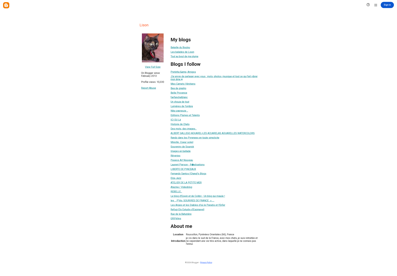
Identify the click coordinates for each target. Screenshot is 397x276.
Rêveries (175, 155)
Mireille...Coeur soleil (182, 142)
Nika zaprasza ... (179, 110)
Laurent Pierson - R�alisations (188, 164)
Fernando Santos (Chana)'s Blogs (188, 173)
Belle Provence (179, 92)
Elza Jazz (176, 178)
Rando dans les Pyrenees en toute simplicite (195, 137)
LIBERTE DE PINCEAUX (183, 169)
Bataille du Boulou (180, 47)
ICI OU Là (176, 119)
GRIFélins (176, 218)
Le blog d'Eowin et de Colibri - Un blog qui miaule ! (198, 196)
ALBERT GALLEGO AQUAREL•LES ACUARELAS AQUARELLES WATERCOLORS (213, 133)
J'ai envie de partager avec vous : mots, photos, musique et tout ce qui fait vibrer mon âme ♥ (214, 78)
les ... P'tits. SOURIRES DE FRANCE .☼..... (192, 200)
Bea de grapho (178, 88)
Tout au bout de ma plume (184, 56)
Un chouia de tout (180, 101)
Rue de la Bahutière (181, 214)
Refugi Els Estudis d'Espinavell (187, 209)
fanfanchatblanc (179, 97)
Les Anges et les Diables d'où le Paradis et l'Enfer (198, 205)
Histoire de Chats (180, 124)
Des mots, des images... (184, 128)
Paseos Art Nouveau (182, 160)
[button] (368, 5)
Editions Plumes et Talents (185, 115)
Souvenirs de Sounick (182, 146)
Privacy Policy (206, 262)
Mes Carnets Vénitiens (183, 83)
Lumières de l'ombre (182, 106)
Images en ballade (181, 151)
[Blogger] (6, 5)
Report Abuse (148, 88)
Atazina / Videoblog (181, 187)
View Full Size (153, 66)
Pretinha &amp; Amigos (183, 71)
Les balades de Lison (182, 51)
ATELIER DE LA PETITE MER (186, 182)
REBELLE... (176, 191)
